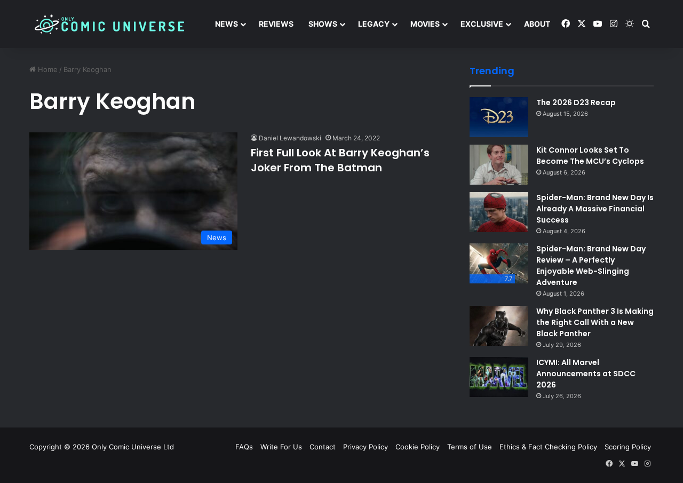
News (226, 23)
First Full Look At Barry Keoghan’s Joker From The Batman (340, 160)
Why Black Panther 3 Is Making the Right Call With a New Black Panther (595, 322)
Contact (322, 446)
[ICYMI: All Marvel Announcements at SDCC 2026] (499, 377)
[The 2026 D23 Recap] (499, 117)
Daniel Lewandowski (290, 138)
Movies (425, 23)
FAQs (244, 446)
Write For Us (281, 446)
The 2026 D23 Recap (576, 102)
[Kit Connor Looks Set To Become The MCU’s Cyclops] (499, 165)
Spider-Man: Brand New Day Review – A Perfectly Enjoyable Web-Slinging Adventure (591, 265)
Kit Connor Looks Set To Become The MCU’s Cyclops (590, 156)
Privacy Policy (365, 446)
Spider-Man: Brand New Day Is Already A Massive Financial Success (595, 208)
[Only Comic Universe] (109, 24)
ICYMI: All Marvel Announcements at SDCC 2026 (586, 373)
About (537, 23)
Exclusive (481, 23)
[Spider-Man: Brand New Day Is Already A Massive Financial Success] (499, 212)
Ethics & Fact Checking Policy (548, 446)
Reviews (276, 23)
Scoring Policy (628, 446)
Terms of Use (469, 446)
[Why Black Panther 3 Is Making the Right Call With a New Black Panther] (499, 326)
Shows (322, 23)
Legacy (374, 23)
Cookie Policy (417, 446)
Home (47, 69)
